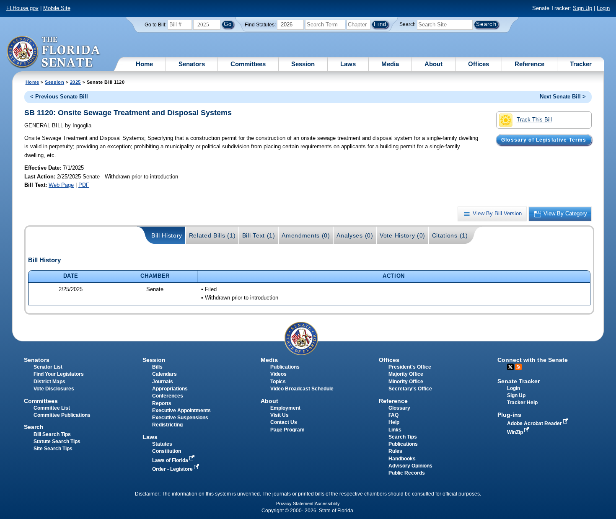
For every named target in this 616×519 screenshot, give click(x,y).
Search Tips (402, 436)
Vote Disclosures (54, 388)
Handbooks (402, 458)
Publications (285, 366)
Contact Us (283, 422)
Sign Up (582, 8)
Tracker (581, 63)
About (433, 63)
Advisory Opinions (410, 465)
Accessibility (327, 503)
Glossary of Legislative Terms (543, 139)
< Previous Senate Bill (59, 96)
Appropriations (170, 388)
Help (393, 422)
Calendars (164, 374)
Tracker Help (522, 402)
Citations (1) (450, 235)
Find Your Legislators (59, 374)
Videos (278, 374)
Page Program (287, 429)
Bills (157, 366)
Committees (248, 63)
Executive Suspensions (180, 417)
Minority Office (405, 381)
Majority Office (405, 374)
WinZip (515, 432)
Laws (348, 63)
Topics (278, 381)
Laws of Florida (170, 460)
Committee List (52, 408)
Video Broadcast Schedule (302, 388)
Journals (162, 381)
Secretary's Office (410, 388)
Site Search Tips (53, 448)
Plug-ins (509, 414)
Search (407, 24)
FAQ (393, 415)
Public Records (406, 472)
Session (303, 63)
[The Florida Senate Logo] (54, 52)
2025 (75, 82)
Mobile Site (56, 8)
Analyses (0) (354, 235)
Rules (395, 451)
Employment (285, 408)
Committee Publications (62, 415)
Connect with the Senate (532, 359)
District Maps (49, 381)
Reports (161, 403)
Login (603, 8)
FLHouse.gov (22, 8)
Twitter (510, 367)
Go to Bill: (155, 24)
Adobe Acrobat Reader (535, 423)
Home (144, 63)
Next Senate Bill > (563, 96)
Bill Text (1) (258, 235)
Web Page (61, 185)
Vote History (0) (402, 235)
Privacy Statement (294, 503)
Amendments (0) (306, 235)
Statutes (162, 444)
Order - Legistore (173, 469)
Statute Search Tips (57, 441)
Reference (529, 63)
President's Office (409, 366)
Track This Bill (534, 119)
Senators (192, 63)
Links (394, 429)
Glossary (399, 408)
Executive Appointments (181, 410)
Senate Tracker (518, 381)
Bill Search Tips (52, 434)
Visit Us (279, 415)
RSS (518, 367)
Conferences (167, 395)
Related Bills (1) (212, 235)
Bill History (166, 235)
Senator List (48, 366)
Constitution (166, 451)
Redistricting (167, 424)
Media (390, 63)
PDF (83, 185)
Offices (478, 63)
